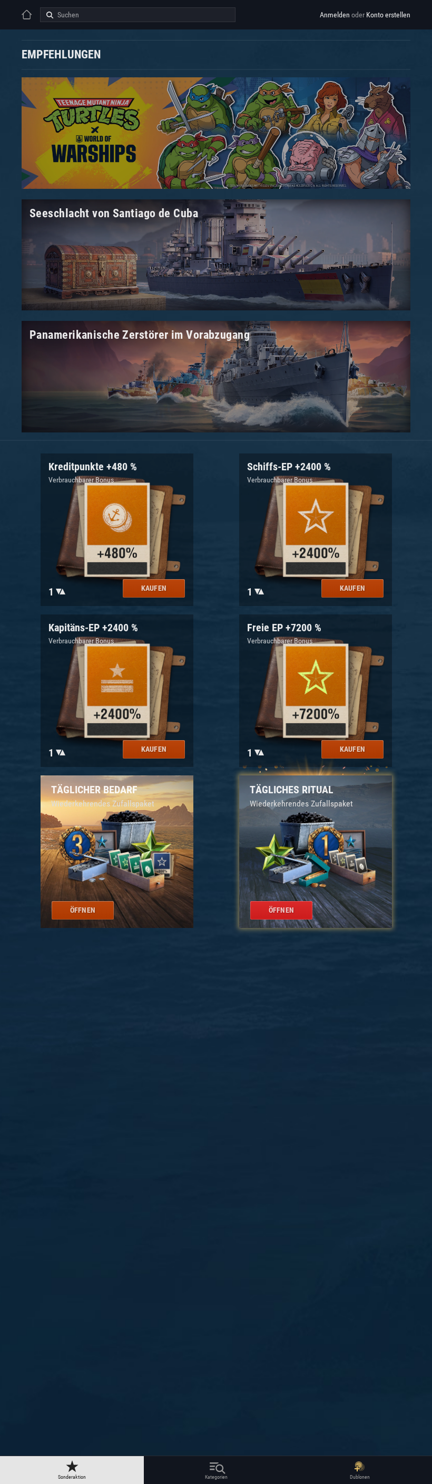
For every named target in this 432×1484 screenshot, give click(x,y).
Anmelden (335, 15)
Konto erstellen (388, 15)
